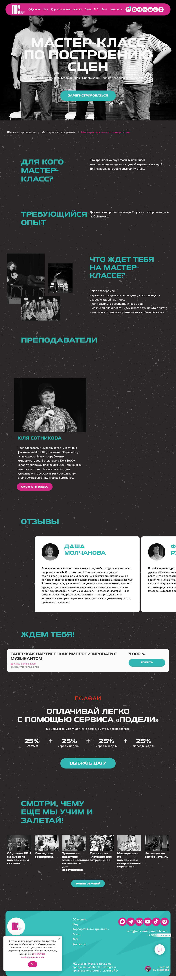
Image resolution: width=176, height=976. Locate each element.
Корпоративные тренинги (66, 9)
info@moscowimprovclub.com (147, 931)
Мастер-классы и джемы (59, 132)
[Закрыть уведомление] (59, 938)
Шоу (45, 9)
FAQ (96, 9)
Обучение (34, 9)
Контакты (117, 9)
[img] (18, 9)
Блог (104, 9)
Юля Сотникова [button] (40, 438)
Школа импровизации (21, 132)
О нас (88, 9)
